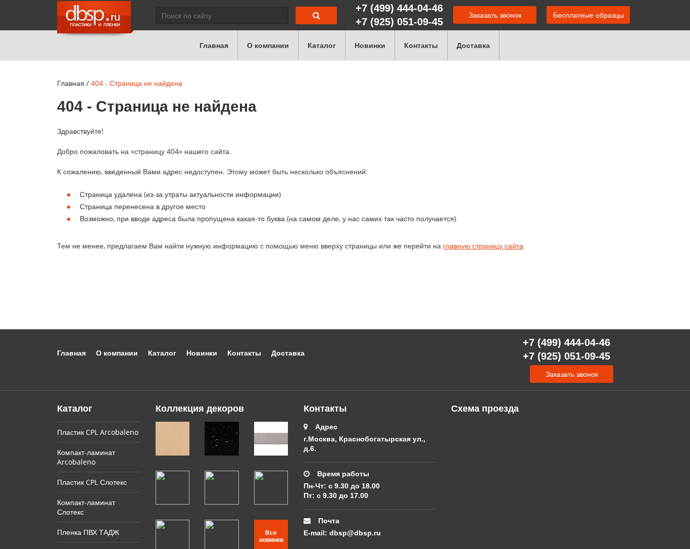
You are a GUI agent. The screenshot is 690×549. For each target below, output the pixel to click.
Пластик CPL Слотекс (92, 482)
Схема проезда (485, 408)
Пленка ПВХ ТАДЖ (88, 532)
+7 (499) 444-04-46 (399, 8)
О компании (268, 45)
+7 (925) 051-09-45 (399, 21)
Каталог (322, 45)
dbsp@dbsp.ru (355, 532)
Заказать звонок (495, 15)
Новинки (370, 45)
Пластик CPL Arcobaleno (97, 432)
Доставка (473, 45)
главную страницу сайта (483, 246)
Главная (214, 45)
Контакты (421, 45)
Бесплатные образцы (588, 15)
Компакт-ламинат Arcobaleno (86, 457)
